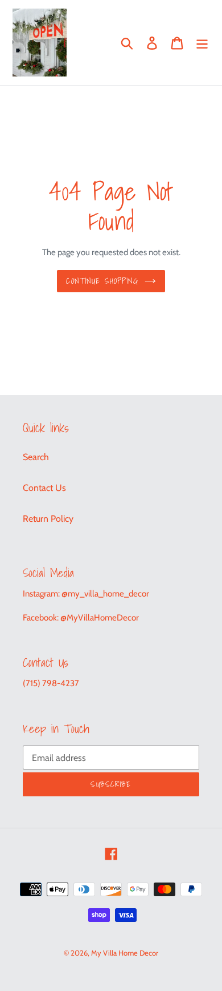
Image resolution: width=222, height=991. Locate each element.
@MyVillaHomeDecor (99, 618)
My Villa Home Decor (124, 952)
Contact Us (44, 487)
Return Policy (48, 518)
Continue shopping (102, 281)
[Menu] (202, 42)
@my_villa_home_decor (105, 594)
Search (36, 457)
